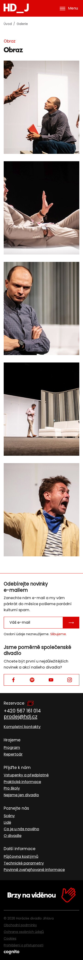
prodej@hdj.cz (20, 716)
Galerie (22, 23)
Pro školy (12, 788)
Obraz (9, 41)
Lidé (7, 822)
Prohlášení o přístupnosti (23, 945)
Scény (9, 815)
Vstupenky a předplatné (26, 775)
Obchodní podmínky (20, 925)
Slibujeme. (58, 634)
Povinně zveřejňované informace (34, 869)
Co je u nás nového (21, 829)
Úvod (8, 23)
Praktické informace (22, 781)
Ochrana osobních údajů (24, 931)
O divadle (12, 835)
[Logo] (16, 8)
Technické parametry (24, 863)
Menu (73, 8)
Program (12, 747)
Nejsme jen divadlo (21, 795)
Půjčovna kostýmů (21, 856)
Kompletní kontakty (22, 726)
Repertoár (13, 754)
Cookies (10, 938)
